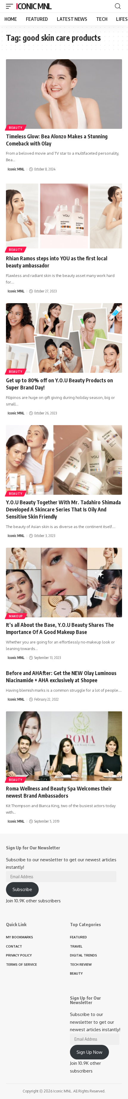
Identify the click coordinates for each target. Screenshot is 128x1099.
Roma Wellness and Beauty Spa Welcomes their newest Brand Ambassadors (59, 792)
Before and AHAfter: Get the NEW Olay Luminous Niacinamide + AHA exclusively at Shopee (61, 676)
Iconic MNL (33, 6)
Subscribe (22, 889)
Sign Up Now (89, 1052)
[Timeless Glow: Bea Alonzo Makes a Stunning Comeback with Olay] (64, 94)
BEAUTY (15, 127)
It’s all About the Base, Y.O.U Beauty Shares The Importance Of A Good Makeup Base (60, 628)
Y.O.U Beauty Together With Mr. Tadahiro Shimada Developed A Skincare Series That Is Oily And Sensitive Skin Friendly (63, 509)
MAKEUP (16, 616)
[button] (11, 6)
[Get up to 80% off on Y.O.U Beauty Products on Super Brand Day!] (64, 338)
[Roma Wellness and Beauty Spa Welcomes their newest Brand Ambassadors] (64, 746)
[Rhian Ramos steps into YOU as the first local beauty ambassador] (64, 216)
